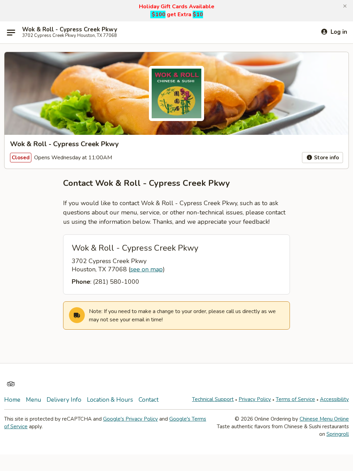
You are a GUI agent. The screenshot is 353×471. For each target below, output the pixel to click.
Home (12, 400)
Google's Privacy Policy (130, 418)
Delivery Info (64, 400)
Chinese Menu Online (324, 418)
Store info (326, 157)
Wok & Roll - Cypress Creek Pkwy (69, 29)
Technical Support (213, 399)
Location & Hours (110, 400)
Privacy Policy (255, 399)
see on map (146, 269)
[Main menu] (11, 32)
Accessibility (334, 399)
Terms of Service (295, 399)
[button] (345, 6)
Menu (33, 400)
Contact (149, 400)
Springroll (337, 434)
